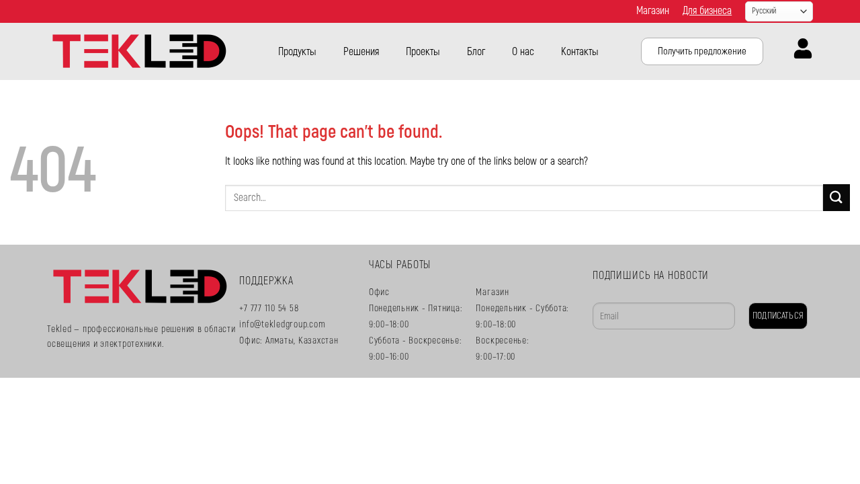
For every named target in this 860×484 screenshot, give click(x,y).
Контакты (580, 51)
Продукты (297, 51)
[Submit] (836, 197)
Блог (476, 51)
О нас (523, 51)
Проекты (423, 51)
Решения (361, 51)
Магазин (652, 10)
